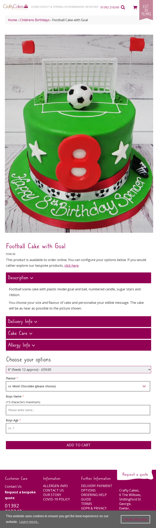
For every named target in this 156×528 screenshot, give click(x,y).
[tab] (78, 278)
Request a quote (135, 474)
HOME (34, 7)
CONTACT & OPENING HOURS (55, 7)
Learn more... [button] (29, 521)
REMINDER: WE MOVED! (86, 7)
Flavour (11, 378)
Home (12, 20)
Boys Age (12, 420)
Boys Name (14, 396)
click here (71, 265)
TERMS (86, 504)
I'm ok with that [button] (135, 519)
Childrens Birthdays (35, 20)
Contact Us (13, 486)
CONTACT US (53, 490)
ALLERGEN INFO (55, 486)
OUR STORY (52, 495)
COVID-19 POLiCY (56, 499)
